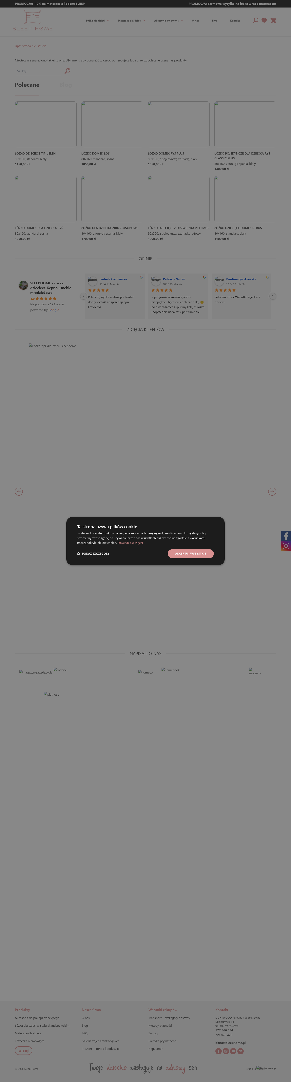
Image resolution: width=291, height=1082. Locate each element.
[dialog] (145, 541)
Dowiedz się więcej (130, 543)
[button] (93, 554)
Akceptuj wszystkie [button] (190, 553)
